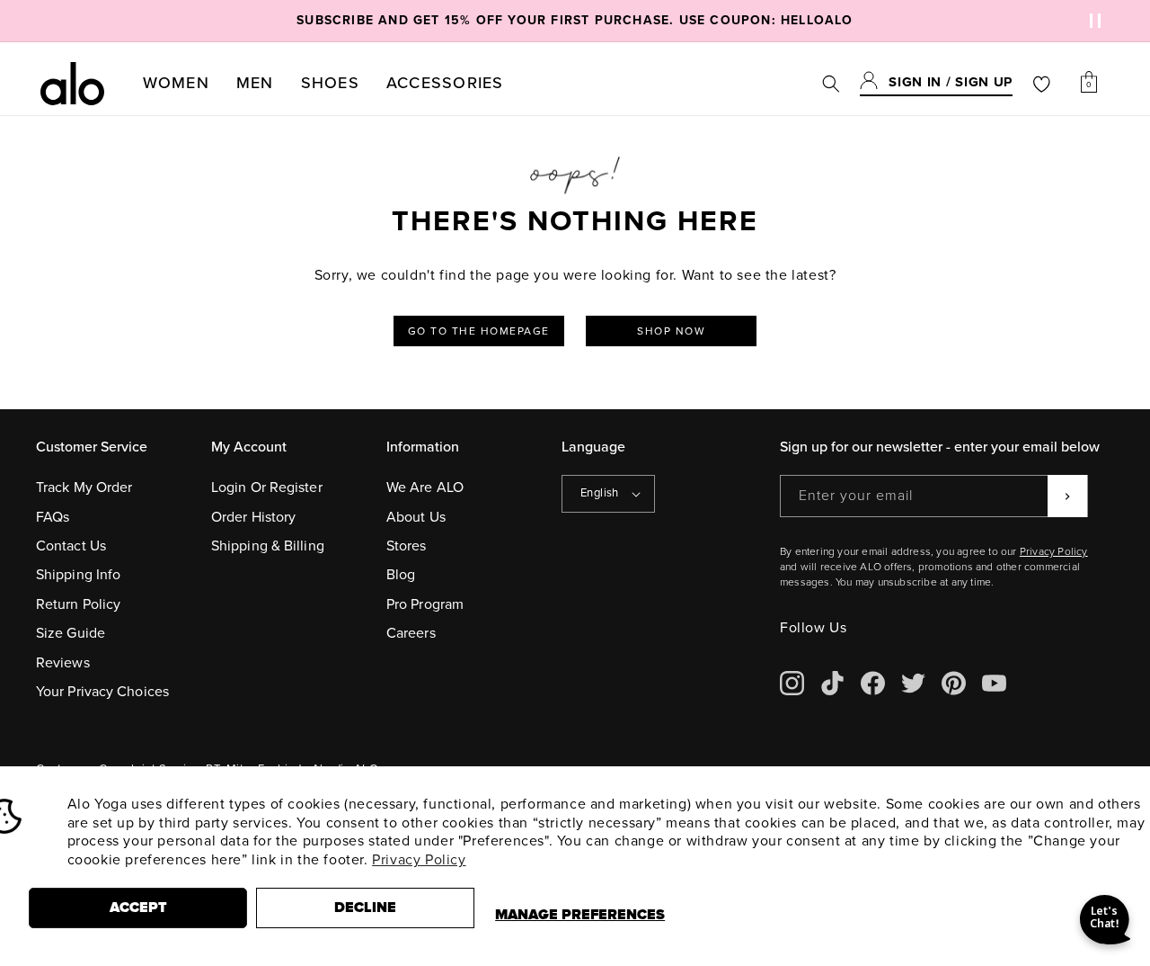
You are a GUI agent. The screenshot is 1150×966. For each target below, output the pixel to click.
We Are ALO (425, 487)
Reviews (63, 663)
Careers (411, 633)
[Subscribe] (1067, 496)
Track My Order (84, 487)
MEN (255, 83)
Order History (253, 517)
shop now (671, 331)
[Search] (831, 83)
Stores (406, 546)
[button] (176, 83)
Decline (365, 908)
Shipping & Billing (267, 546)
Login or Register (267, 487)
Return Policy (78, 604)
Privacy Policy (418, 860)
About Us (416, 517)
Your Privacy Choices (102, 692)
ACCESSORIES (445, 83)
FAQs (52, 517)
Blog (400, 575)
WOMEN (176, 83)
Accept (138, 908)
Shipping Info (78, 575)
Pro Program (425, 604)
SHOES (330, 83)
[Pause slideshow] (1092, 21)
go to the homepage (479, 331)
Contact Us (71, 546)
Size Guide (70, 633)
